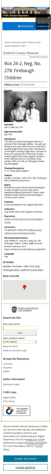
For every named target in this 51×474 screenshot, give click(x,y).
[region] (25, 447)
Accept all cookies (25, 458)
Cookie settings (35, 442)
